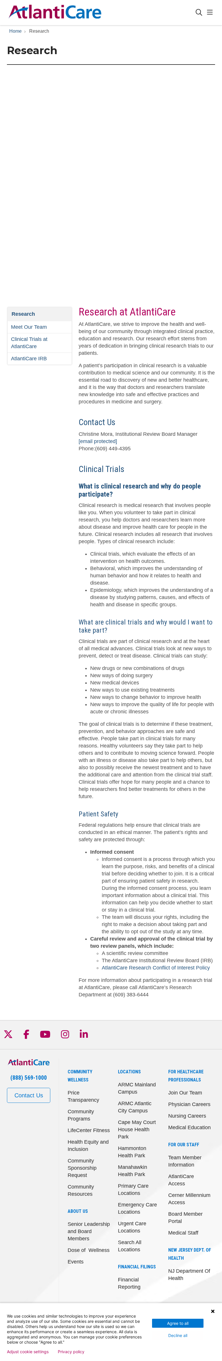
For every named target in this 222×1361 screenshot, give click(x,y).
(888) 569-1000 (28, 1077)
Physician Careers (189, 1104)
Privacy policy (71, 1351)
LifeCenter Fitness (89, 1130)
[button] (211, 12)
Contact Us (28, 1095)
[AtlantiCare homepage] (55, 12)
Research (23, 314)
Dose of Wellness (89, 1250)
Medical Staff (183, 1233)
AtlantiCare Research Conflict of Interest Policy (156, 968)
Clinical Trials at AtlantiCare (29, 342)
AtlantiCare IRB (29, 358)
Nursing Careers (187, 1116)
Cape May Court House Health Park (137, 1129)
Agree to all (177, 1323)
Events (76, 1262)
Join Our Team (185, 1093)
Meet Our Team (29, 327)
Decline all (177, 1335)
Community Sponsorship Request (82, 1168)
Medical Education (189, 1127)
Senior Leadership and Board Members (89, 1231)
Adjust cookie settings (28, 1351)
